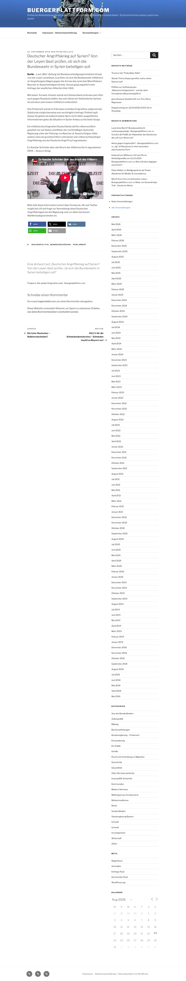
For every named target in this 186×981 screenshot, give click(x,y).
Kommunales (117, 784)
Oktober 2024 (118, 311)
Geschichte (116, 762)
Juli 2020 (115, 544)
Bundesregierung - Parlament (68, 245)
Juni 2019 (115, 615)
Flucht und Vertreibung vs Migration (127, 757)
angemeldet (44, 301)
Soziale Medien (118, 811)
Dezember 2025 (119, 246)
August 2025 (117, 256)
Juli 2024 (115, 327)
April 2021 (116, 495)
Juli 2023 (115, 370)
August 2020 (117, 539)
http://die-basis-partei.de (122, 773)
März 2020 (116, 566)
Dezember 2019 (119, 582)
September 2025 (119, 251)
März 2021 (116, 501)
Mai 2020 (116, 555)
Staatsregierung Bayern (122, 816)
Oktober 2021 (117, 463)
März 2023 (116, 387)
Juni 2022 (115, 430)
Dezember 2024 (119, 300)
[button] (37, 224)
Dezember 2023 (119, 360)
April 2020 (116, 560)
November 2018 (119, 653)
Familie (114, 751)
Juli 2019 (115, 609)
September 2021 (119, 468)
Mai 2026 (115, 224)
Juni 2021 (115, 484)
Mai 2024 (115, 338)
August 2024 (117, 322)
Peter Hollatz (64, 52)
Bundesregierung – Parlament (125, 735)
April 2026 (116, 229)
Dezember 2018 (119, 647)
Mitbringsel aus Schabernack (124, 795)
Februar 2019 (117, 636)
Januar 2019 (117, 642)
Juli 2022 (115, 425)
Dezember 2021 (118, 452)
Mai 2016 (115, 696)
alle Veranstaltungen (120, 207)
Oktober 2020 (118, 528)
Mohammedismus (119, 800)
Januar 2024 (117, 354)
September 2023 (119, 365)
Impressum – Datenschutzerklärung (59, 32)
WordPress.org (118, 882)
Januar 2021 (117, 512)
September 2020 (119, 533)
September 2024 (119, 316)
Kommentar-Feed (119, 877)
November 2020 (119, 522)
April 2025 (116, 278)
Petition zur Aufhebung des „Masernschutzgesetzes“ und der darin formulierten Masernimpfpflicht (129, 90)
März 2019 (116, 631)
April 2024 (116, 343)
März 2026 (116, 235)
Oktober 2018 (118, 658)
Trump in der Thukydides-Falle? (125, 73)
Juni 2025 (116, 267)
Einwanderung (118, 740)
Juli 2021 (115, 479)
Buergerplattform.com (68, 10)
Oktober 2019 (118, 593)
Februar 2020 (117, 571)
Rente (114, 805)
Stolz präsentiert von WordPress (133, 974)
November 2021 (119, 457)
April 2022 (116, 441)
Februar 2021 (117, 506)
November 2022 (119, 408)
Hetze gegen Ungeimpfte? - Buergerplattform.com (134, 143)
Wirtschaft (116, 838)
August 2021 (117, 474)
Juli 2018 (115, 674)
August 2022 (117, 419)
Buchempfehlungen (120, 729)
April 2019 (116, 626)
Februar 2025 (117, 289)
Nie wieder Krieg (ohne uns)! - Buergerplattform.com (61, 283)
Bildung (114, 724)
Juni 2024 (116, 332)
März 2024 (116, 349)
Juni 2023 (116, 376)
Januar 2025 (117, 294)
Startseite (32, 32)
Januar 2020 (117, 577)
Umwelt (115, 822)
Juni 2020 (116, 549)
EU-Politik (116, 746)
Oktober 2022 (118, 414)
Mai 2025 (115, 273)
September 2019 (119, 598)
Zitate (114, 843)
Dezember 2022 (119, 403)
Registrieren (117, 861)
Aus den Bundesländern (122, 713)
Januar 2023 (117, 398)
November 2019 (119, 588)
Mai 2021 (115, 490)
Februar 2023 (117, 392)
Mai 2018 (115, 685)
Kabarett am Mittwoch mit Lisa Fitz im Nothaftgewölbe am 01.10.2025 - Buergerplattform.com (129, 158)
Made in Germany (119, 789)
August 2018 (117, 669)
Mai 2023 (115, 381)
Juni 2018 (115, 680)
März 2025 (116, 284)
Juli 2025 (115, 262)
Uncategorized (118, 833)
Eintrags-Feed (117, 871)
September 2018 (119, 664)
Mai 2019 (115, 620)
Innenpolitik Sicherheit (121, 778)
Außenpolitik (40, 245)
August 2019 (117, 604)
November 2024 (119, 305)
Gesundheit (116, 767)
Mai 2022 (115, 436)
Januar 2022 (117, 446)
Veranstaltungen (90, 32)
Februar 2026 (117, 240)
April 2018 (116, 691)
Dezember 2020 (119, 517)
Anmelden (116, 866)
